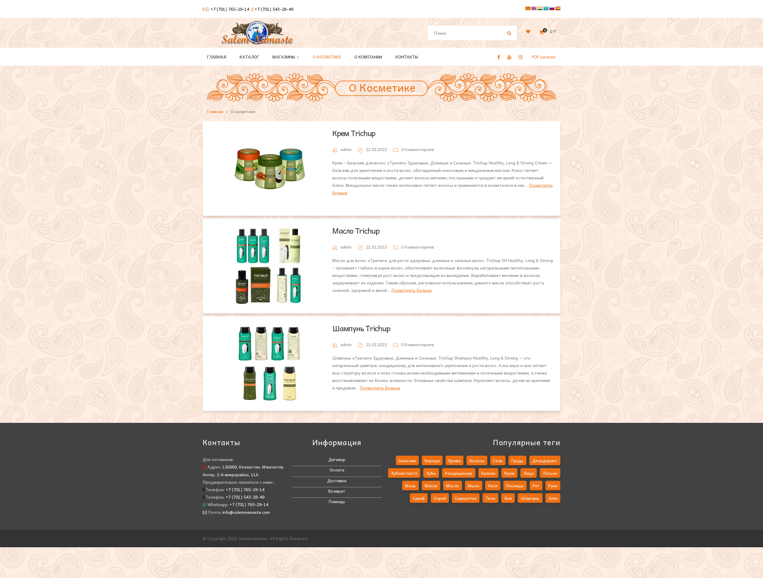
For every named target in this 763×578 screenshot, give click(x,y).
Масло (452, 485)
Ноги (492, 485)
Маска (431, 485)
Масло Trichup (355, 230)
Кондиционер (458, 473)
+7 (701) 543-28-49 (274, 9)
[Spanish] (557, 8)
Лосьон (550, 473)
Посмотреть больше (411, 290)
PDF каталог (544, 56)
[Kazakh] (545, 8)
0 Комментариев (417, 149)
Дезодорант (544, 460)
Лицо (528, 473)
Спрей (440, 498)
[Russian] (551, 8)
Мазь (410, 485)
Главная (215, 111)
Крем (509, 473)
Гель (498, 460)
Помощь (336, 501)
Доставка (336, 480)
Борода (432, 460)
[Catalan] (528, 8)
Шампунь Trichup (361, 328)
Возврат (336, 491)
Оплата (337, 470)
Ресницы (515, 485)
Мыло (473, 485)
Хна (508, 498)
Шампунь (530, 498)
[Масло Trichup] (269, 266)
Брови (454, 460)
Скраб (419, 498)
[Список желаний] (528, 31)
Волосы (476, 460)
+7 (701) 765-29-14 (229, 9)
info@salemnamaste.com (246, 512)
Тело (490, 498)
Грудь (517, 460)
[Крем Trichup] (269, 168)
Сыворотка (466, 498)
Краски (488, 473)
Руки (552, 485)
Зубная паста (404, 473)
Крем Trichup (353, 133)
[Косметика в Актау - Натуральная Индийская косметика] (257, 35)
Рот (536, 485)
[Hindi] (539, 8)
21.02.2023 (377, 149)
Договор (336, 459)
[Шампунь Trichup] (269, 363)
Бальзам (407, 460)
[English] (533, 8)
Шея (552, 498)
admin (346, 149)
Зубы (431, 473)
